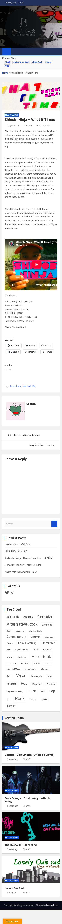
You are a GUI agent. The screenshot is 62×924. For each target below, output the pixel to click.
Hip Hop (25, 663)
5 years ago (12, 759)
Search (54, 524)
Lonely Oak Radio (15, 888)
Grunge (9, 657)
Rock (20, 698)
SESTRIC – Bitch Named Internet (24, 435)
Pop (24, 683)
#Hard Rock (37, 62)
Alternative (44, 617)
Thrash (11, 706)
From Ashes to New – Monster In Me (23, 565)
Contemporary (16, 636)
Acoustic (28, 616)
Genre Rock (15, 386)
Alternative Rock (22, 624)
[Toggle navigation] (15, 51)
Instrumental (30, 669)
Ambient (47, 624)
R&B (42, 691)
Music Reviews (11, 115)
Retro (8, 700)
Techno (32, 699)
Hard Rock (26, 386)
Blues (9, 631)
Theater (43, 699)
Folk (35, 649)
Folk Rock (47, 649)
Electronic (48, 643)
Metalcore (36, 676)
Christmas (20, 631)
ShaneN (28, 125)
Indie (37, 663)
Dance (10, 643)
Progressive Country (15, 691)
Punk (32, 691)
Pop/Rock (37, 684)
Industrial (47, 664)
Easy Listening (27, 643)
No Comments (43, 125)
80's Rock (13, 616)
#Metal (48, 62)
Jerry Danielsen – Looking (41, 445)
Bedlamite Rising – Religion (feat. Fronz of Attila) (29, 558)
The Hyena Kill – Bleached (21, 844)
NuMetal (11, 683)
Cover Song (49, 637)
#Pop (7, 66)
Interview (44, 669)
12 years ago (13, 125)
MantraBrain (52, 905)
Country (35, 636)
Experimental (21, 649)
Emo (8, 650)
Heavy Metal (11, 664)
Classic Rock (35, 631)
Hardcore (21, 657)
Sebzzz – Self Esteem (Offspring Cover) (29, 754)
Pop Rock (51, 684)
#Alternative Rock (21, 62)
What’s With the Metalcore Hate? (21, 572)
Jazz (9, 676)
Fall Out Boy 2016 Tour (16, 551)
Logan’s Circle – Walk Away (18, 544)
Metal (21, 675)
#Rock (7, 62)
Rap (34, 386)
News (49, 676)
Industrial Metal (13, 669)
